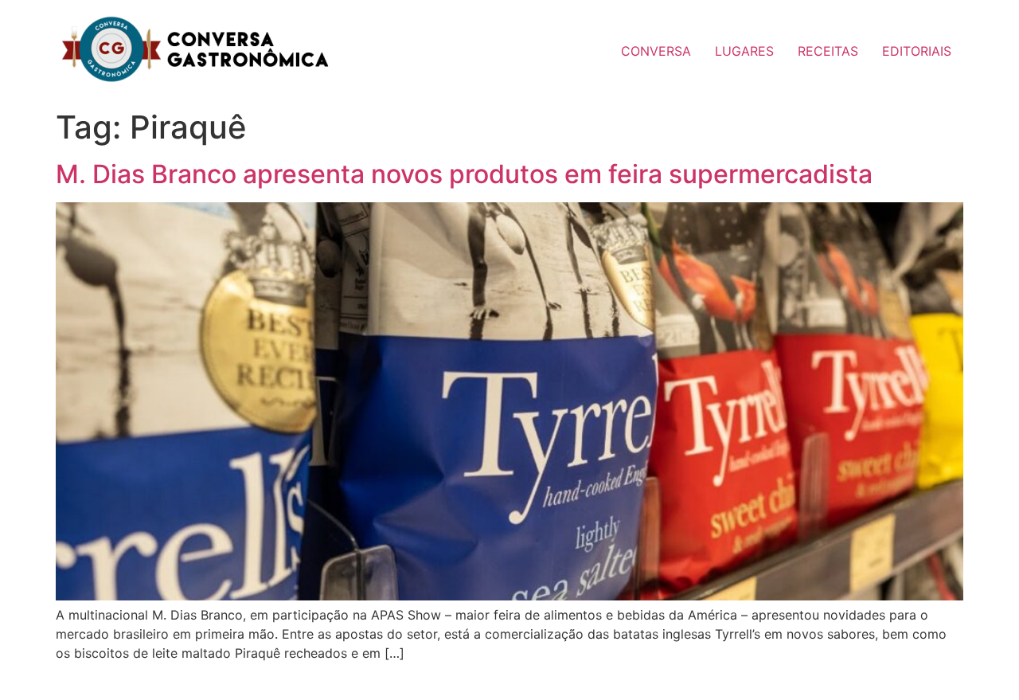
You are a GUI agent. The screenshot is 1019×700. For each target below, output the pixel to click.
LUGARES (744, 51)
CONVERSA (656, 51)
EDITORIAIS (916, 51)
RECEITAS (828, 51)
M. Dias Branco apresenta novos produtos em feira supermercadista (464, 174)
